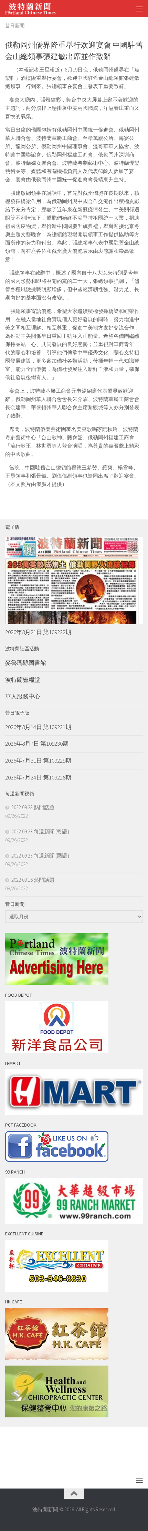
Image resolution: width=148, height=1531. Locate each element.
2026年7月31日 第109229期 (38, 760)
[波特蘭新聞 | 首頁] (38, 9)
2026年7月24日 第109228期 (38, 777)
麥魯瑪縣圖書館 (25, 663)
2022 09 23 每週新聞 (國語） (41, 855)
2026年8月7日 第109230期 (36, 743)
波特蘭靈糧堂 (22, 679)
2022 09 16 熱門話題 (32, 880)
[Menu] (139, 8)
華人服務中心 (22, 696)
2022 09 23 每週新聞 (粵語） (41, 831)
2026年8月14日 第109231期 (38, 727)
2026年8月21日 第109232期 (38, 632)
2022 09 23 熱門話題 (32, 807)
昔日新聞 (14, 25)
